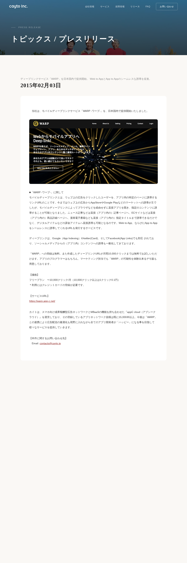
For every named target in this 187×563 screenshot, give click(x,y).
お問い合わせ (167, 6)
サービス (105, 6)
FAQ (148, 6)
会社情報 (89, 6)
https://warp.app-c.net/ (42, 301)
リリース (135, 6)
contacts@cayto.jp (50, 343)
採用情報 (120, 6)
